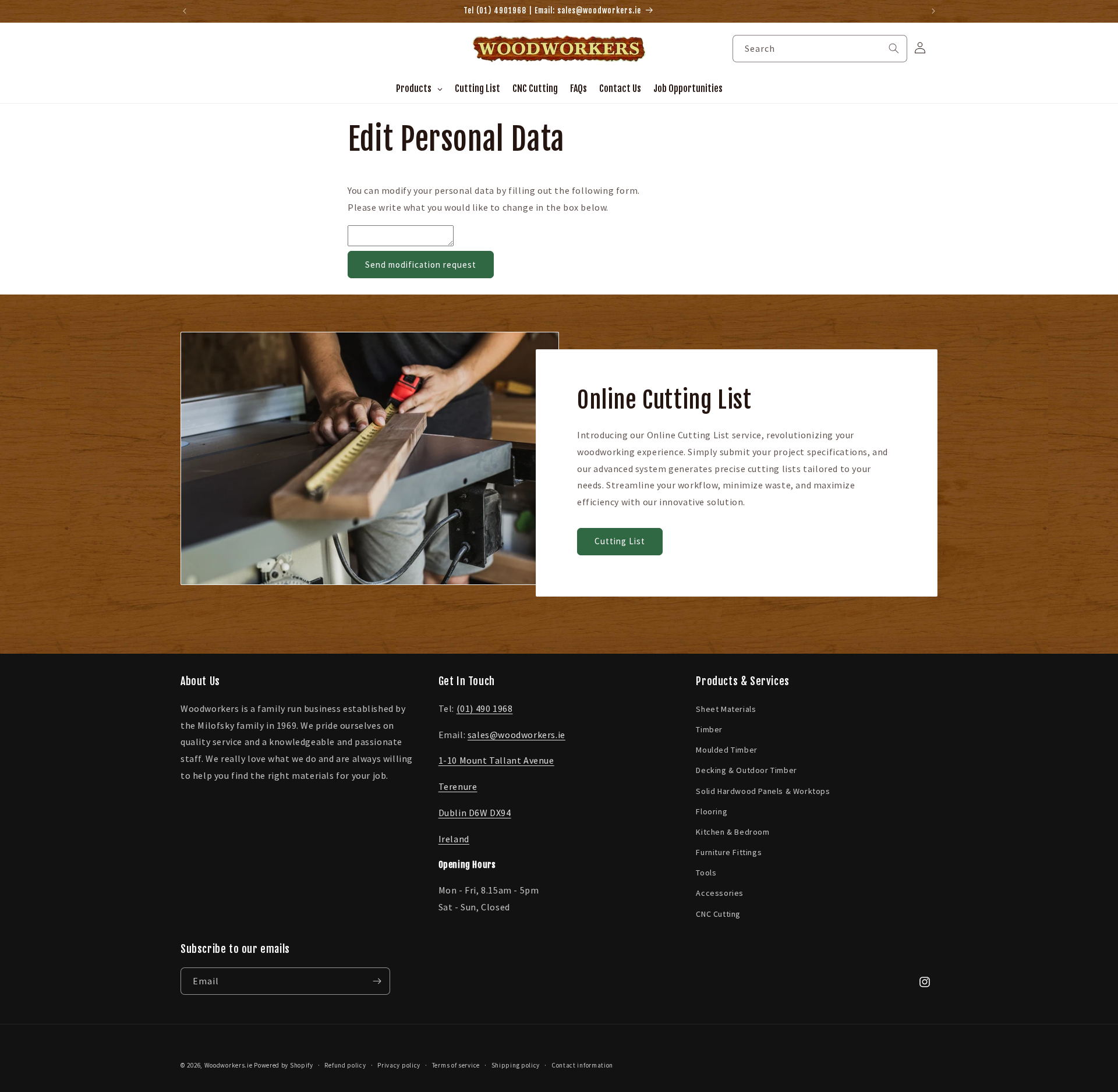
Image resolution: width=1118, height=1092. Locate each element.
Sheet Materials (726, 709)
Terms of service (456, 1065)
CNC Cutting (718, 914)
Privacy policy (398, 1065)
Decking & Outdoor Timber (746, 770)
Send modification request (420, 264)
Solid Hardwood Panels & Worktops (763, 791)
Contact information (582, 1065)
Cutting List (620, 541)
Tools (706, 872)
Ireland (453, 839)
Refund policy (345, 1065)
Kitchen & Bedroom (732, 832)
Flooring (711, 811)
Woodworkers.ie (228, 1065)
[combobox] (820, 49)
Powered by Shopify (283, 1065)
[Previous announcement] (184, 11)
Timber (709, 729)
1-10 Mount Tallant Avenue (496, 760)
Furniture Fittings (729, 852)
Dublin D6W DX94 (474, 812)
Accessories (720, 893)
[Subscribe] (377, 981)
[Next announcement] (933, 11)
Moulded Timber (726, 749)
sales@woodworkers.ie (516, 734)
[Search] (894, 48)
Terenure (457, 786)
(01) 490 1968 (485, 708)
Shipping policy (515, 1065)
